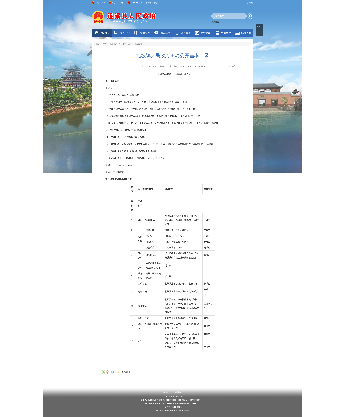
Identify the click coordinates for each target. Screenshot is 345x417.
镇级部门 (138, 44)
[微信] (259, 27)
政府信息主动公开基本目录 (120, 44)
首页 (98, 44)
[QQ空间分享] (118, 372)
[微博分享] (108, 372)
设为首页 (167, 392)
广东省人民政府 (117, 3)
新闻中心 (125, 32)
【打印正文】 (126, 372)
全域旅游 (226, 32)
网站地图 (178, 392)
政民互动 (165, 32)
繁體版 (251, 3)
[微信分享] (103, 372)
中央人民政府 (100, 3)
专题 (105, 44)
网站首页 (105, 32)
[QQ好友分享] (113, 372)
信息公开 (145, 32)
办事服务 (185, 32)
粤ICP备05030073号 (149, 400)
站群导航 (246, 32)
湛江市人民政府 (136, 3)
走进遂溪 (206, 32)
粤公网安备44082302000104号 (191, 400)
